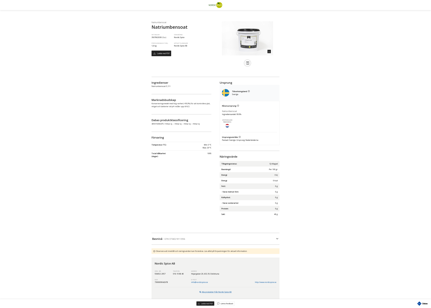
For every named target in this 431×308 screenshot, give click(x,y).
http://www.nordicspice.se (265, 282)
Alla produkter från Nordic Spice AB (217, 292)
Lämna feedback (227, 303)
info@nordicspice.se (199, 282)
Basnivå (168, 239)
